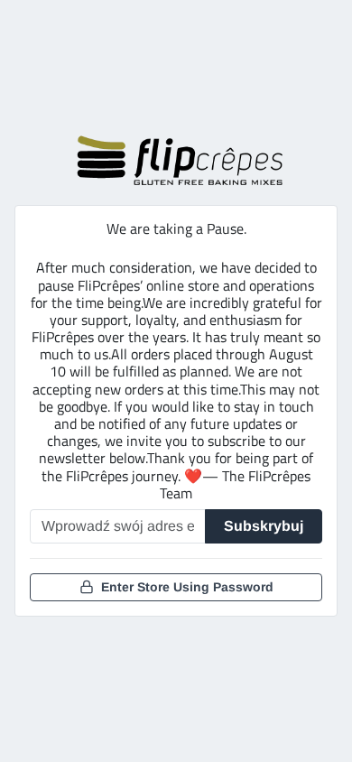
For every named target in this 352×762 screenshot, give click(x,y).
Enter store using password (187, 587)
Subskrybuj (263, 526)
